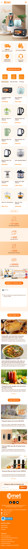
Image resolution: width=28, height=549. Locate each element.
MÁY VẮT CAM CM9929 (7, 202)
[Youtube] (17, 502)
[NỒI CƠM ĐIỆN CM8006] (20, 90)
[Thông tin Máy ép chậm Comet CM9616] (14, 461)
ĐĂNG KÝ (23, 487)
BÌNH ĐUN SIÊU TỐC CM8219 (20, 119)
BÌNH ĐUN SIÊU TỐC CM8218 (6, 140)
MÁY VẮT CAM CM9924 (18, 203)
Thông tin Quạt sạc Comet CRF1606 (13, 421)
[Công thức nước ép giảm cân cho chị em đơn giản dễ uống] (14, 376)
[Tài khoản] (26, 2)
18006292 (5, 514)
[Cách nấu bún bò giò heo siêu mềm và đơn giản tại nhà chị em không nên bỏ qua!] (14, 351)
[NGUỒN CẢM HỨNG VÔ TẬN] (14, 274)
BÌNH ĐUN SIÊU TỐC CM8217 (20, 140)
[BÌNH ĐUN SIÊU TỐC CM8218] (7, 132)
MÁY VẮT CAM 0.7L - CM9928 (7, 119)
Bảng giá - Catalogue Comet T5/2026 (10, 545)
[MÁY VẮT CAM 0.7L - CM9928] (7, 111)
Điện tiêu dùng (4, 527)
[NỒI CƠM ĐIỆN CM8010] (20, 153)
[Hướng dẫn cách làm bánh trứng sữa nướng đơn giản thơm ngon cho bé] (14, 326)
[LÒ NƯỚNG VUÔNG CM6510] (7, 90)
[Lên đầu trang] (26, 547)
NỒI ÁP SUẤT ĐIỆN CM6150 (19, 182)
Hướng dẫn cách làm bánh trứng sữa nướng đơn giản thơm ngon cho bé (13, 337)
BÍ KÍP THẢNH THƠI (14, 315)
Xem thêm (14, 211)
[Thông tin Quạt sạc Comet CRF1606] (14, 411)
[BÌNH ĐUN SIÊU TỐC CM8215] (7, 153)
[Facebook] (10, 502)
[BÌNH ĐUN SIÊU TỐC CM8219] (20, 111)
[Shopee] (26, 271)
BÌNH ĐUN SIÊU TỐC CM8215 (6, 161)
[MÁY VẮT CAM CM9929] (7, 195)
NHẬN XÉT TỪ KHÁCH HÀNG (14, 283)
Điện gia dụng (4, 525)
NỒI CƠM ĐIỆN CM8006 (18, 98)
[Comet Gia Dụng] (8, 2)
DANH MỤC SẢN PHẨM (14, 69)
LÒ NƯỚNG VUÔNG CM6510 (6, 98)
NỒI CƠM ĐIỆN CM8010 (20, 160)
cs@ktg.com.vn (6, 513)
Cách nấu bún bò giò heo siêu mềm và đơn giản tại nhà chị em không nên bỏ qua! (13, 362)
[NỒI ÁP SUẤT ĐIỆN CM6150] (20, 174)
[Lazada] (26, 274)
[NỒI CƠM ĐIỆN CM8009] (7, 174)
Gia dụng (3, 529)
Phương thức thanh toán (6, 539)
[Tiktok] (14, 502)
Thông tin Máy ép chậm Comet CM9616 (14, 471)
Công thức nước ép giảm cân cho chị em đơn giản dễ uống (14, 387)
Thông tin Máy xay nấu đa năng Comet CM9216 (13, 447)
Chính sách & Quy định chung (7, 541)
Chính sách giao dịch (6, 536)
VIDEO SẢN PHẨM (14, 400)
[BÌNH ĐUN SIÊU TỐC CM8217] (20, 132)
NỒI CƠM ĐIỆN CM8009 (5, 182)
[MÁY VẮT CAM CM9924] (20, 195)
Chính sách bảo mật (5, 543)
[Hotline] (26, 277)
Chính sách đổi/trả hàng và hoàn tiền (9, 537)
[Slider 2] (14, 23)
